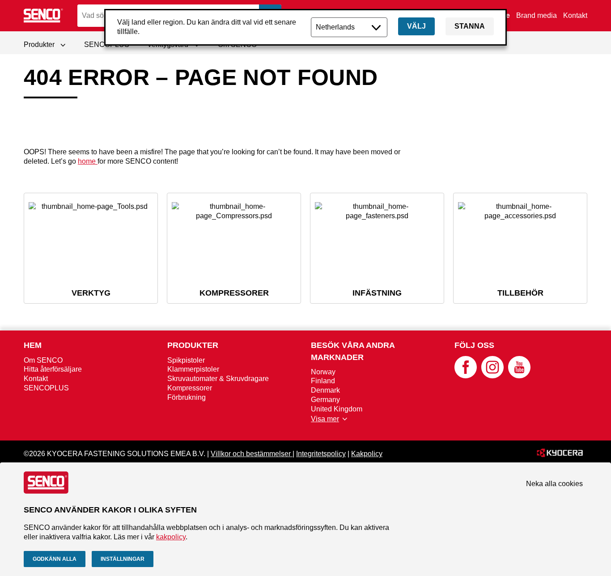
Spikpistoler (186, 360)
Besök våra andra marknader (353, 351)
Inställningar (122, 559)
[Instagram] (492, 376)
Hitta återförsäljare (53, 369)
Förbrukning (186, 397)
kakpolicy (171, 537)
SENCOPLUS (46, 388)
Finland (323, 381)
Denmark (325, 390)
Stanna (469, 26)
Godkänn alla (54, 559)
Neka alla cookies (554, 483)
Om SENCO (43, 360)
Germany (325, 399)
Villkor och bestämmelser (252, 453)
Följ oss (474, 345)
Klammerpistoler (193, 369)
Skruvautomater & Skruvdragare (218, 378)
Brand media (536, 15)
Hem (33, 345)
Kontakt (575, 15)
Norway (323, 372)
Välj (416, 26)
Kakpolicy (366, 453)
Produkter (192, 345)
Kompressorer (189, 388)
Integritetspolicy (321, 453)
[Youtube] (519, 376)
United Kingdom (336, 409)
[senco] (44, 15)
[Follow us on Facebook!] (465, 376)
